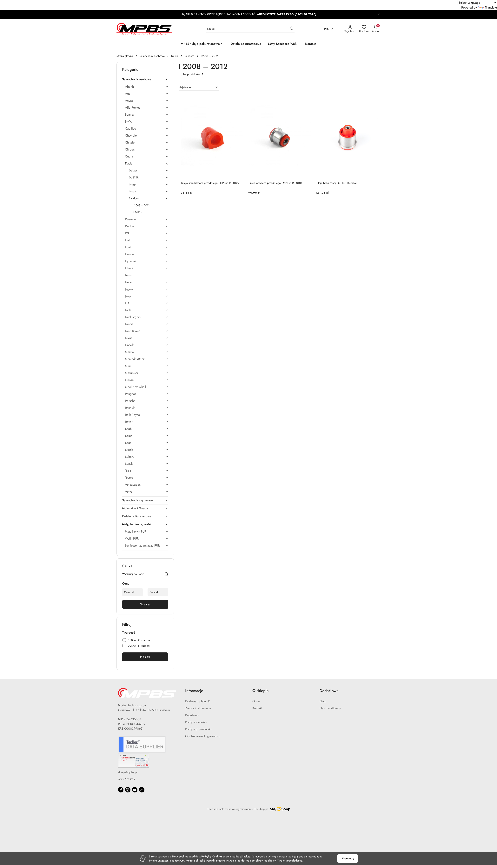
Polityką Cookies (211, 856)
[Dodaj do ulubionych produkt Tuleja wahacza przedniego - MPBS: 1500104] (306, 99)
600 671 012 (126, 779)
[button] (202, 44)
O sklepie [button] (260, 691)
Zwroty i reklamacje (198, 708)
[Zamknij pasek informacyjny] (379, 14)
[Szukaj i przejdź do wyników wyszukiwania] (292, 29)
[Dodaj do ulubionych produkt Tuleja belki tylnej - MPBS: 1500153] (374, 99)
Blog (323, 701)
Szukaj (145, 604)
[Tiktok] (141, 789)
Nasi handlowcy (330, 708)
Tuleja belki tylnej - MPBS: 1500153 (336, 183)
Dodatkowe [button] (329, 691)
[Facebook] (120, 789)
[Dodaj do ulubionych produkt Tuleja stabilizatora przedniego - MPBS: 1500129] (239, 99)
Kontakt (257, 708)
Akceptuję (347, 858)
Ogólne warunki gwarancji (202, 736)
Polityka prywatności (198, 729)
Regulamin (192, 715)
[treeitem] (145, 79)
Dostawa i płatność (197, 701)
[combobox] (199, 87)
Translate (491, 7)
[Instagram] (127, 789)
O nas (256, 701)
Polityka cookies (196, 722)
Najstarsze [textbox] (185, 87)
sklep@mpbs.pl (127, 772)
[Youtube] (134, 789)
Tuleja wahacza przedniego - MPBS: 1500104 (275, 183)
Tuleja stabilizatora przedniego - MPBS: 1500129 (210, 183)
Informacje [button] (194, 691)
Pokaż (145, 657)
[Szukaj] (166, 575)
